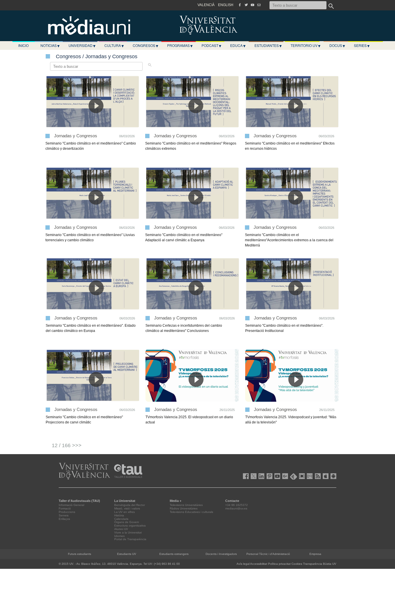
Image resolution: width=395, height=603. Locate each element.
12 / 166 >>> (67, 445)
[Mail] (259, 5)
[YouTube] (252, 5)
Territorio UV (305, 45)
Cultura (114, 45)
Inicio (23, 45)
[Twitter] (246, 5)
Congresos (145, 45)
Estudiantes (268, 45)
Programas (180, 45)
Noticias (50, 45)
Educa (238, 45)
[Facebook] (240, 5)
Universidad (82, 45)
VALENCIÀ (206, 5)
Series (362, 45)
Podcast (211, 45)
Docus (337, 45)
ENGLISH (225, 5)
